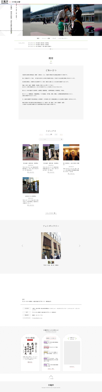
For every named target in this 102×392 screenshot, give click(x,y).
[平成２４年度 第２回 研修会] (51, 245)
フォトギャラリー (63, 38)
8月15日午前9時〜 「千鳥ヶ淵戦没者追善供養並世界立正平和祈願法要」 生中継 (51, 359)
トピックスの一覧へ (51, 213)
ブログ (54, 38)
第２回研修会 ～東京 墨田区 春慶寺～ (44, 46)
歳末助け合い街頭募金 (30, 196)
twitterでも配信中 (28, 359)
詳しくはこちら (30, 172)
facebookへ (72, 366)
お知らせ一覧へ (51, 368)
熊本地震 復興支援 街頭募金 (42, 44)
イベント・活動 (46, 38)
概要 (38, 38)
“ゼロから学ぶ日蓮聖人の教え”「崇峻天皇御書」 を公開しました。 (51, 353)
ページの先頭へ (51, 378)
